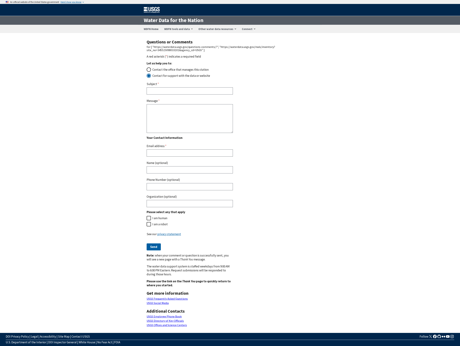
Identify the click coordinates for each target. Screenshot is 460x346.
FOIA (117, 342)
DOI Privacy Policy (17, 336)
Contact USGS (81, 336)
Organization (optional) (162, 197)
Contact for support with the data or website (181, 76)
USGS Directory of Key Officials (165, 321)
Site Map (64, 336)
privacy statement (169, 234)
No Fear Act (104, 342)
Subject (153, 84)
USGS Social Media (158, 303)
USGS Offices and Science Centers (167, 325)
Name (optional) (157, 163)
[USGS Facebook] (435, 338)
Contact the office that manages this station (180, 70)
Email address (156, 146)
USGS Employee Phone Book (164, 316)
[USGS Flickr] (443, 338)
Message (153, 101)
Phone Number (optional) (163, 180)
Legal (34, 336)
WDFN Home (151, 29)
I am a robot (160, 224)
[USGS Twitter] (430, 338)
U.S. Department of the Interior (26, 342)
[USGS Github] (439, 338)
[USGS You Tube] (448, 338)
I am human (159, 218)
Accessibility (48, 336)
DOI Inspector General (62, 342)
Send (153, 247)
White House (87, 342)
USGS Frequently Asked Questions (167, 298)
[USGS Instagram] (452, 338)
